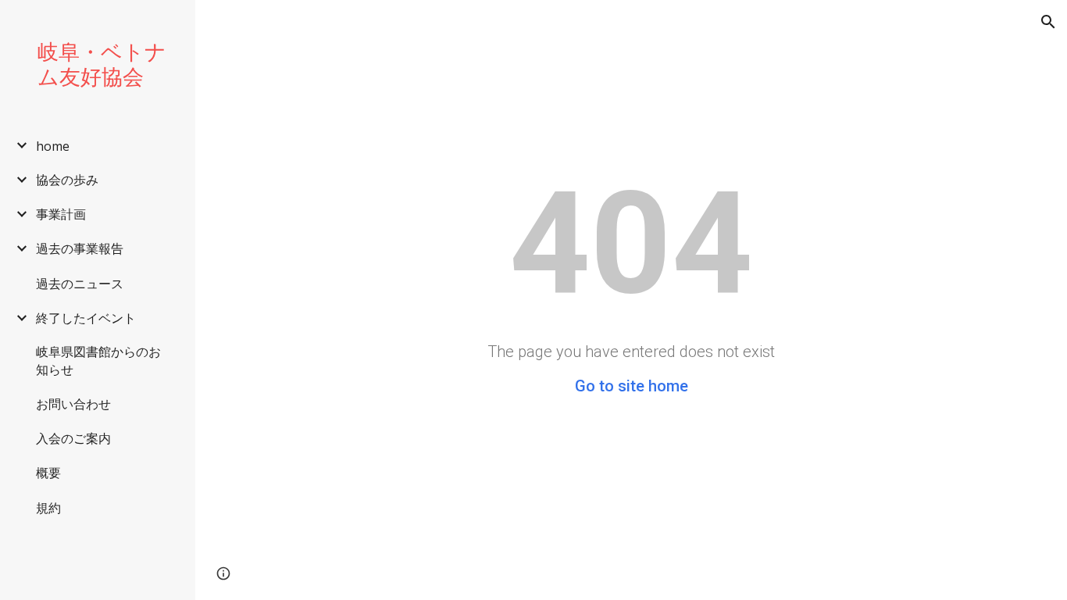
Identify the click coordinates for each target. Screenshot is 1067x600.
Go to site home (631, 386)
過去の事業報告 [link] (79, 248)
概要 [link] (48, 472)
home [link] (53, 146)
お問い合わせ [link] (73, 403)
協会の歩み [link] (67, 179)
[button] (1048, 22)
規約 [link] (48, 507)
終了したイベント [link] (86, 318)
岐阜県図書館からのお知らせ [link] (98, 360)
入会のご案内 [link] (73, 438)
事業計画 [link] (61, 214)
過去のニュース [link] (79, 283)
